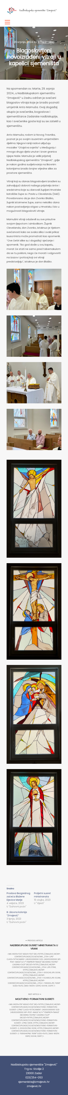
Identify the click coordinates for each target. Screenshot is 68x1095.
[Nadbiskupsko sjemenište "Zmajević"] (33, 8)
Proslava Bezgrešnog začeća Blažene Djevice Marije (18, 897)
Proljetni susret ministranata (42, 895)
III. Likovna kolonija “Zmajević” (17, 913)
